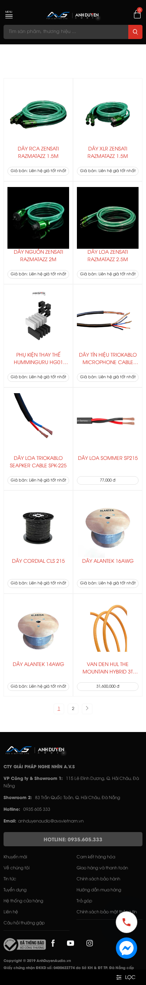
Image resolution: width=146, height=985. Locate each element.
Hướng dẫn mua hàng (99, 890)
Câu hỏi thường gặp (24, 923)
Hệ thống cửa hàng (23, 901)
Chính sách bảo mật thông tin (107, 912)
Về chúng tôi (16, 868)
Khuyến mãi (15, 857)
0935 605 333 (36, 809)
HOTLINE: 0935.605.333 (73, 840)
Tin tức (10, 879)
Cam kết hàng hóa (96, 857)
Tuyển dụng (15, 890)
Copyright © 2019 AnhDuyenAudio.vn (37, 961)
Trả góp (84, 901)
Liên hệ (11, 912)
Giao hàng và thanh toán (102, 868)
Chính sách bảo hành (98, 879)
